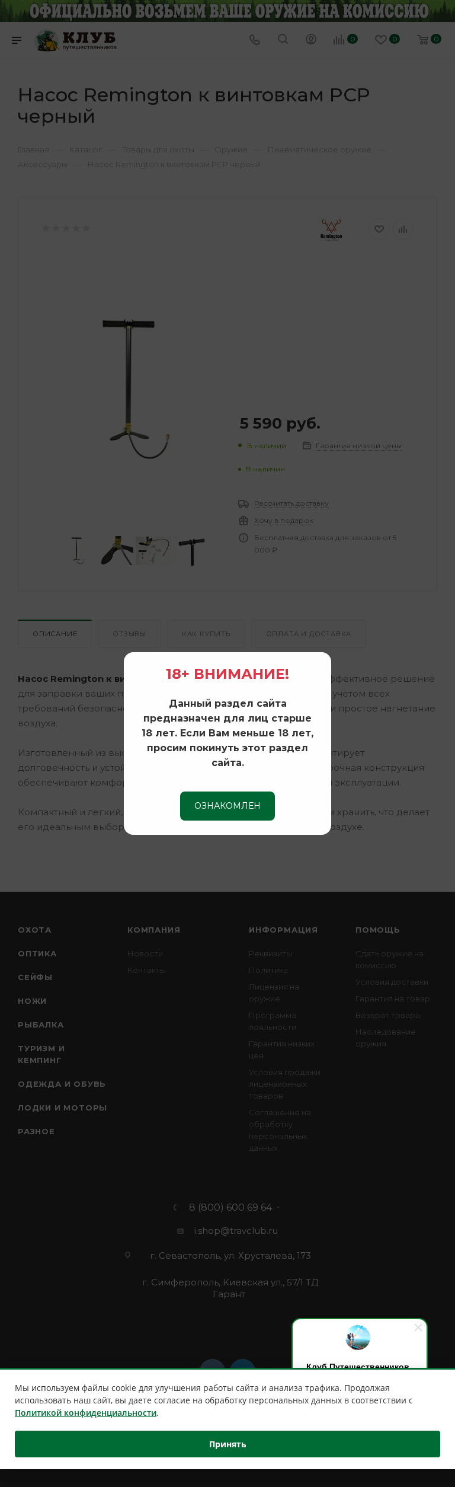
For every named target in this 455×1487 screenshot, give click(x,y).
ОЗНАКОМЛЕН (227, 805)
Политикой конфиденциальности (85, 1412)
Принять (227, 1444)
